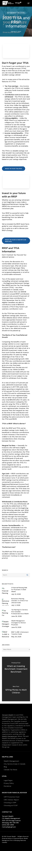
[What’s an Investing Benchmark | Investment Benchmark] (16, 668)
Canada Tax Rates (10, 770)
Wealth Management (11, 761)
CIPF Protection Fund (11, 797)
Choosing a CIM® (10, 803)
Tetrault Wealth (7, 715)
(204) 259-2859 (8, 825)
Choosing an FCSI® (11, 805)
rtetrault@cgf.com (9, 827)
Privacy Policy (9, 783)
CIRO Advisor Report (11, 800)
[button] (29, 3)
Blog (5, 767)
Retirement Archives (16, 13)
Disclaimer (7, 786)
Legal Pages (8, 780)
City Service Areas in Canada (14, 764)
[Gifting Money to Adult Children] (16, 690)
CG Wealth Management (13, 735)
